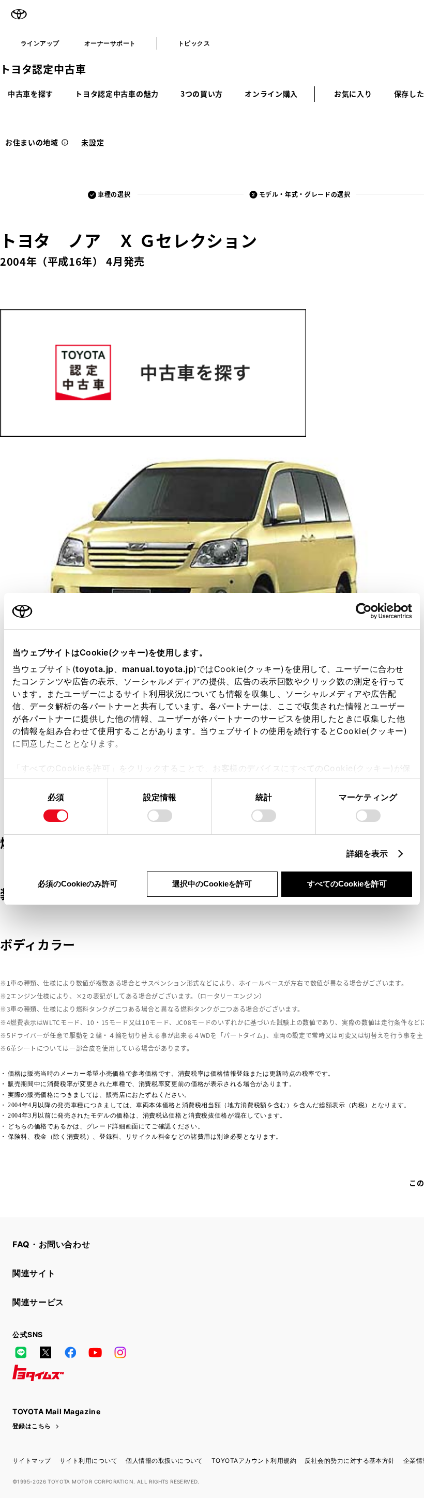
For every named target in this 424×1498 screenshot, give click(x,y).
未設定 (92, 142)
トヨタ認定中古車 (43, 69)
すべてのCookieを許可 (347, 883)
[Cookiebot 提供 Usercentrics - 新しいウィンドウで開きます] (367, 611)
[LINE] (20, 1352)
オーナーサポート (110, 43)
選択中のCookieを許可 (212, 883)
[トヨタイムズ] (38, 1373)
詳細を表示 (367, 853)
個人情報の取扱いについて (164, 1460)
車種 (114, 194)
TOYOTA (18, 14)
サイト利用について (88, 1460)
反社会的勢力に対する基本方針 (350, 1460)
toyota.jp (94, 669)
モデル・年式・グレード (305, 194)
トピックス (194, 43)
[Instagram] (120, 1352)
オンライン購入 (271, 93)
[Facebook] (70, 1352)
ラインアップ (40, 43)
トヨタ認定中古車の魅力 (117, 93)
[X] (45, 1352)
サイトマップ (31, 1460)
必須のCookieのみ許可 (77, 883)
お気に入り (353, 93)
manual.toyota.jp (157, 669)
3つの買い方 (201, 93)
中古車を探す (30, 93)
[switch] (159, 815)
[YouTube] (95, 1352)
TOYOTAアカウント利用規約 (253, 1460)
